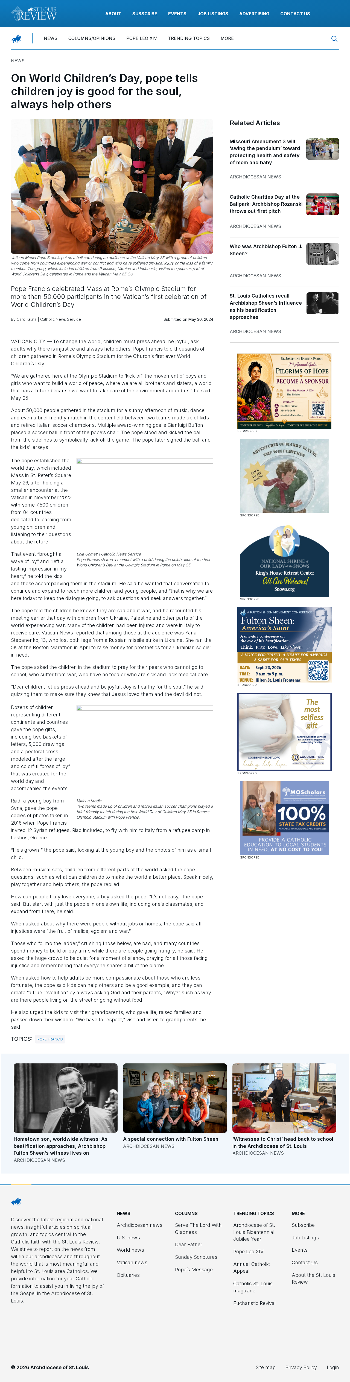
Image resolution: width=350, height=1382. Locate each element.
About (113, 13)
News (50, 38)
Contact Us (295, 13)
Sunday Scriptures (196, 1257)
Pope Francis (50, 1039)
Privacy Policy (301, 1367)
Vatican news (132, 1262)
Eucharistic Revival (254, 1303)
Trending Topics (189, 38)
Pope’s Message (194, 1269)
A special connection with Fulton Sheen (170, 1139)
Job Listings (212, 13)
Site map (266, 1367)
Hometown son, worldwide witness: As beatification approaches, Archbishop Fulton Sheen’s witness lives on (60, 1146)
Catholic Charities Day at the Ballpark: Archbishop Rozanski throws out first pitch (266, 204)
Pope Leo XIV (141, 38)
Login (333, 1367)
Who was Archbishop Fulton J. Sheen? (266, 249)
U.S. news (128, 1237)
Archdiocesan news (255, 177)
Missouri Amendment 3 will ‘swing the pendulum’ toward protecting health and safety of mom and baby (265, 152)
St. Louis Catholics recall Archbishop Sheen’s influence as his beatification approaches (266, 306)
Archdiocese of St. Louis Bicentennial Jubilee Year (254, 1232)
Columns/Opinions (91, 38)
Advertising (254, 13)
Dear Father (188, 1244)
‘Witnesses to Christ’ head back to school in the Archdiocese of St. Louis (282, 1142)
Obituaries (128, 1275)
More (227, 38)
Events (177, 13)
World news (130, 1250)
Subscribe (144, 13)
